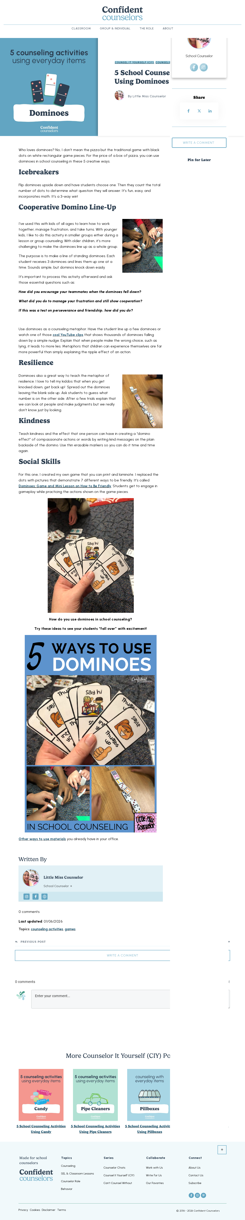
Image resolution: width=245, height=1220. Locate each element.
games (70, 929)
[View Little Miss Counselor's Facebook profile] (35, 897)
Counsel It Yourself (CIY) (134, 62)
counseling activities (47, 929)
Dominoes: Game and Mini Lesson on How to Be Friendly (65, 486)
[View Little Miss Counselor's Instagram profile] (26, 897)
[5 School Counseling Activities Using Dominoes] (49, 87)
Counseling (165, 62)
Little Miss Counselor (63, 877)
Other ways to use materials (42, 839)
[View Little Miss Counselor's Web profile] (44, 897)
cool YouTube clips (68, 335)
